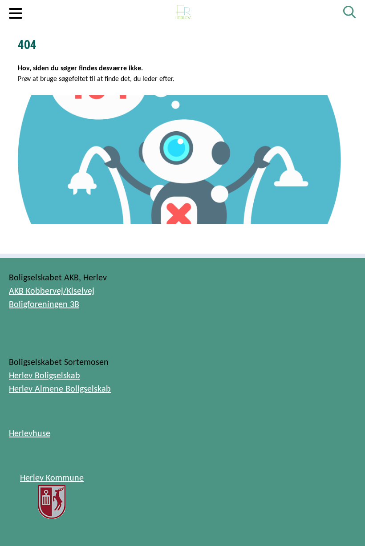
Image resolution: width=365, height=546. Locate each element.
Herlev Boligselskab (44, 376)
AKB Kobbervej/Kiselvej (51, 291)
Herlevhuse (29, 433)
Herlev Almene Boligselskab (60, 389)
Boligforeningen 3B (44, 304)
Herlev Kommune (52, 478)
